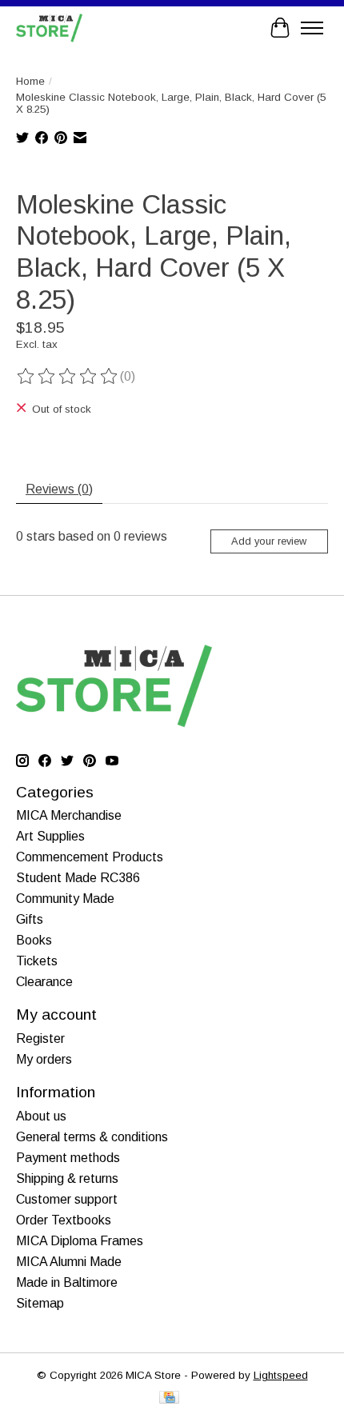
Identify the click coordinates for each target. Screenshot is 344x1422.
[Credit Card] (169, 1398)
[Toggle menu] (312, 28)
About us (41, 1116)
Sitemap (40, 1303)
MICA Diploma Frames (79, 1241)
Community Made (65, 898)
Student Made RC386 (78, 878)
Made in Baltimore (67, 1282)
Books (34, 940)
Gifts (29, 919)
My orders (44, 1059)
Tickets (37, 961)
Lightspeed (281, 1375)
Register (40, 1038)
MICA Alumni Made (69, 1261)
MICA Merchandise (69, 815)
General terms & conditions (92, 1137)
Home (30, 81)
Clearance (44, 982)
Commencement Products (89, 857)
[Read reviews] (68, 376)
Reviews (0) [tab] (59, 489)
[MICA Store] (49, 27)
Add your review (268, 541)
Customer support (67, 1199)
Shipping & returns (67, 1178)
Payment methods (68, 1157)
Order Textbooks (63, 1220)
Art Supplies (50, 836)
